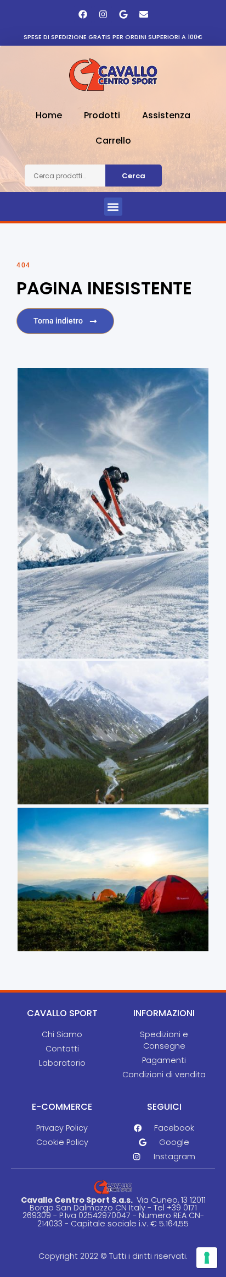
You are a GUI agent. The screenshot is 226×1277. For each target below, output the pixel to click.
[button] (113, 207)
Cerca (133, 176)
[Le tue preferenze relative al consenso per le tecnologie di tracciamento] (206, 1257)
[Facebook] (83, 14)
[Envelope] (143, 14)
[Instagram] (103, 14)
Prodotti (102, 115)
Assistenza (166, 115)
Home (49, 115)
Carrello (113, 140)
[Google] (123, 14)
